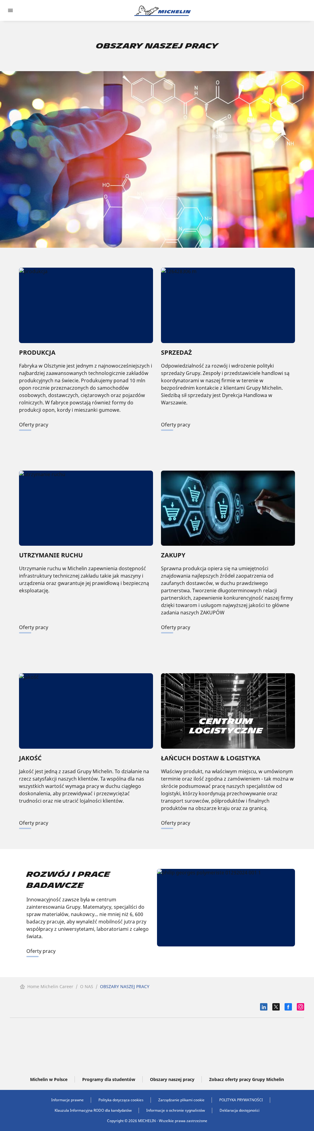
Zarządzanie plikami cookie (181, 1099)
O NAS (86, 986)
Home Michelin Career (50, 986)
